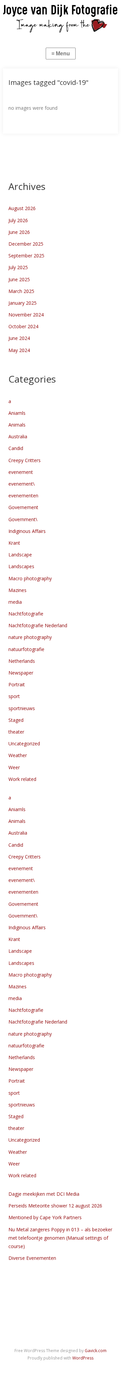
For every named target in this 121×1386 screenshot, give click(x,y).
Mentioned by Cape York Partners (45, 1217)
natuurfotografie (26, 649)
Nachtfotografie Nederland (37, 625)
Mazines (17, 590)
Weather (17, 755)
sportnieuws (21, 708)
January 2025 (22, 303)
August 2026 (22, 208)
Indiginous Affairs (27, 531)
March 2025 (21, 291)
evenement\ (21, 484)
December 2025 (25, 244)
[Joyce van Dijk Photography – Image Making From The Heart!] (60, 18)
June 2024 (19, 338)
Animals (17, 425)
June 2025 (19, 279)
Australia (17, 436)
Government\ (22, 519)
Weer (14, 767)
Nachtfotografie (25, 613)
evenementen (23, 495)
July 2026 (18, 220)
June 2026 (19, 232)
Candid (15, 448)
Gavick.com (96, 1350)
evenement (20, 472)
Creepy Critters (24, 460)
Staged (16, 720)
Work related (22, 779)
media (15, 602)
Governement (23, 507)
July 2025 (18, 267)
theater (16, 732)
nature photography (30, 637)
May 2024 (19, 350)
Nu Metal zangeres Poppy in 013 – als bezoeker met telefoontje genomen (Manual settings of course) (60, 1237)
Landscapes (21, 566)
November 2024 (26, 314)
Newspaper (20, 673)
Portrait (16, 684)
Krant (14, 543)
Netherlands (21, 661)
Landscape (20, 554)
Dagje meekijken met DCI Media (43, 1194)
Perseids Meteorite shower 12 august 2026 (55, 1205)
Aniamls (17, 413)
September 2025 (26, 255)
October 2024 (23, 326)
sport (14, 696)
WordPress (82, 1358)
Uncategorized (24, 743)
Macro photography (30, 578)
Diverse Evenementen (32, 1258)
